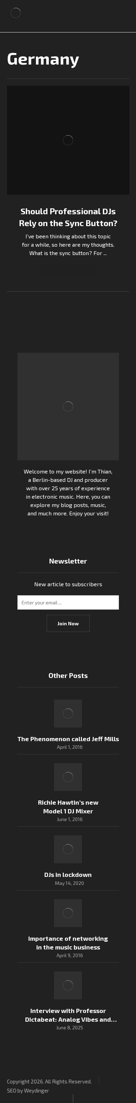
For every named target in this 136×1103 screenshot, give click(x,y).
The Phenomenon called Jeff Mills (68, 739)
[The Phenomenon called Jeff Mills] (68, 714)
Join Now (68, 623)
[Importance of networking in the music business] (68, 913)
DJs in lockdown (68, 874)
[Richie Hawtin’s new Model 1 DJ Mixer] (68, 777)
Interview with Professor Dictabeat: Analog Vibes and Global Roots (68, 1019)
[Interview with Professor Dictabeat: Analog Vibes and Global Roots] (68, 985)
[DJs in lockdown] (68, 849)
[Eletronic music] (15, 13)
